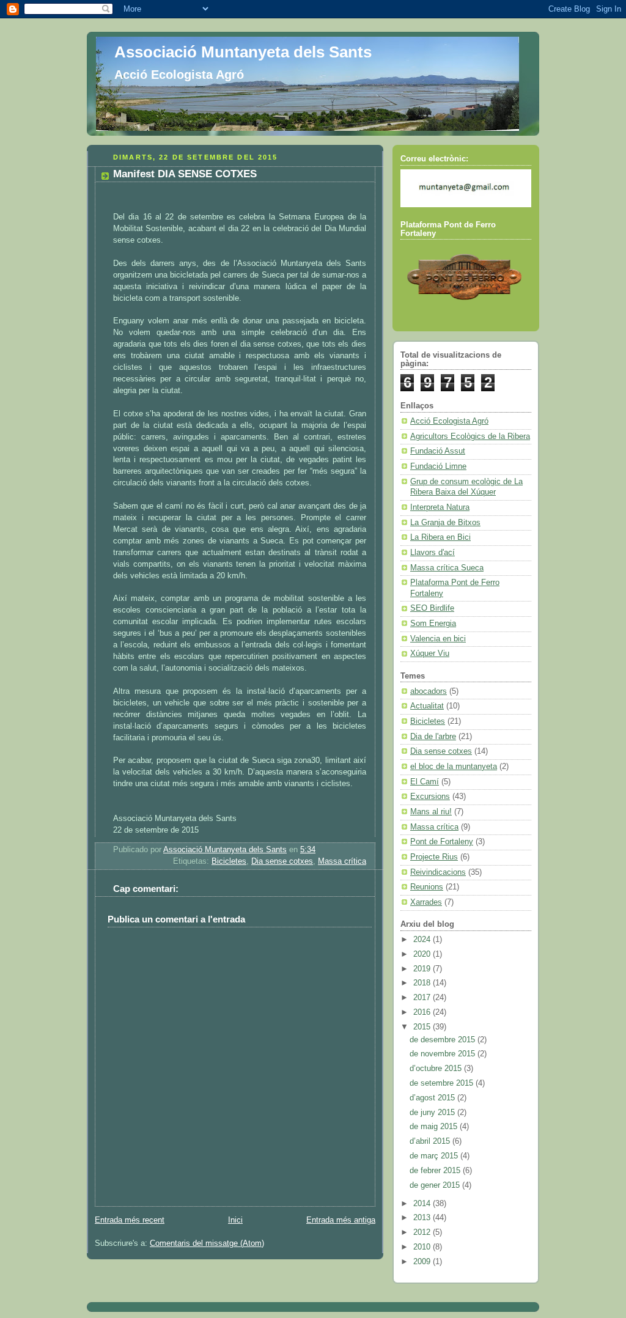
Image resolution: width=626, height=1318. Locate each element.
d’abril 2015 (431, 1141)
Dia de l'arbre (433, 736)
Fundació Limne (438, 466)
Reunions (426, 887)
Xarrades (426, 902)
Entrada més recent (129, 1220)
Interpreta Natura (440, 507)
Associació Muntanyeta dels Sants (243, 52)
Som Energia (433, 623)
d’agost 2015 (433, 1098)
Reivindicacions (438, 872)
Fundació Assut (437, 451)
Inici (235, 1220)
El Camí (424, 782)
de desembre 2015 (443, 1040)
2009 (423, 1261)
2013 (423, 1217)
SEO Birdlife (432, 608)
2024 (423, 939)
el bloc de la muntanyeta (453, 766)
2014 (423, 1203)
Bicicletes (229, 861)
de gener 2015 (436, 1185)
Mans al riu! (431, 812)
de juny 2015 (433, 1112)
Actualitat (427, 706)
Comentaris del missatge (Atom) (207, 1243)
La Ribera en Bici (440, 537)
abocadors (428, 691)
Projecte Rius (434, 857)
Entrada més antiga (340, 1220)
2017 (423, 997)
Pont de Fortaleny (441, 842)
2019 (423, 969)
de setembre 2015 (443, 1083)
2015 (423, 1027)
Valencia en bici (438, 639)
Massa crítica (342, 861)
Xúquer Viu (429, 653)
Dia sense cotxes (282, 861)
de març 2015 (435, 1156)
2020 (423, 954)
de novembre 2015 (443, 1054)
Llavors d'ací (432, 552)
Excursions (430, 796)
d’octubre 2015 (437, 1068)
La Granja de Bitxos (445, 522)
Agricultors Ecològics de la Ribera (470, 436)
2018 (423, 983)
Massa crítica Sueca (447, 568)
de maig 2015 (435, 1126)
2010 (423, 1247)
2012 (423, 1232)
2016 (423, 1012)
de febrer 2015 (436, 1170)
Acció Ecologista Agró (449, 421)
